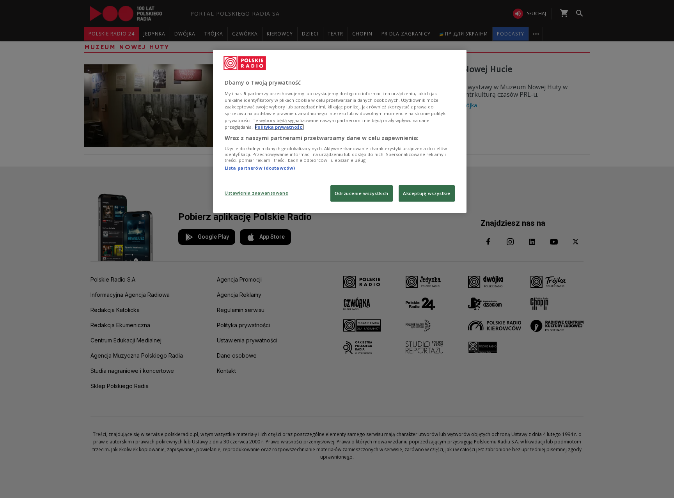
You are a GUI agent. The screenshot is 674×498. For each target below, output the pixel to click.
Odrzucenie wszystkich (361, 193)
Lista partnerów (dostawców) (260, 168)
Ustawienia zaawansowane (256, 193)
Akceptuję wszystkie (427, 193)
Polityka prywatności (279, 127)
